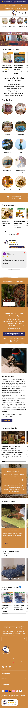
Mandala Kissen (7, 170)
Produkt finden (9, 304)
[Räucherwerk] (7, 182)
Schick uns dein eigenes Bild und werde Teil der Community (14, 334)
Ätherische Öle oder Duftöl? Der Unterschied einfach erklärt (10, 447)
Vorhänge (20, 26)
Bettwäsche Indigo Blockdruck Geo (19, 606)
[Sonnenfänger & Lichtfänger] (21, 162)
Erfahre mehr (7, 420)
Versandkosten (10, 696)
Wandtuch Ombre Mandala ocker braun (6, 66)
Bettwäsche (7, 134)
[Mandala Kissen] (7, 162)
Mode (20, 152)
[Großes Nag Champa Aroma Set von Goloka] (19, 213)
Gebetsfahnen (7, 152)
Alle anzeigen (5, 589)
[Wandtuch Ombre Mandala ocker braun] (7, 57)
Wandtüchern (13, 386)
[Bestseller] (5, 20)
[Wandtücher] (12, 20)
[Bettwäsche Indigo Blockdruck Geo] (19, 597)
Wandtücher (12, 26)
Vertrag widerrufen (20, 702)
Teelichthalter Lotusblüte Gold (5, 222)
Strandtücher (20, 134)
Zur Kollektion (5, 555)
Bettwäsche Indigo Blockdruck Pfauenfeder (6, 607)
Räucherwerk (7, 189)
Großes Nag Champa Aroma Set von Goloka (19, 223)
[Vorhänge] (20, 20)
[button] (25, 12)
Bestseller (5, 26)
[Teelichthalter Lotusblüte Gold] (7, 213)
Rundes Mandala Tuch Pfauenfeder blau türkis (19, 67)
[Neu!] (21, 182)
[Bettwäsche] (7, 126)
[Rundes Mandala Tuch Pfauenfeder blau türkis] (19, 57)
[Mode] (21, 144)
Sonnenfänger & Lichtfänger (20, 171)
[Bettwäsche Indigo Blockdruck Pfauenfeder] (7, 597)
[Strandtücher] (21, 126)
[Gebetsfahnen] (7, 144)
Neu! (20, 189)
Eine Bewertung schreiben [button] (17, 247)
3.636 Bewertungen (13, 244)
